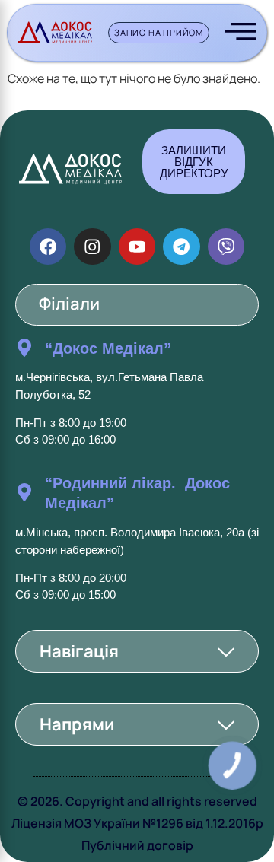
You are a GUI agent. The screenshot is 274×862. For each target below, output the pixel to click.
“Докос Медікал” (108, 348)
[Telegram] (181, 246)
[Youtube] (137, 246)
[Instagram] (92, 246)
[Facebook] (48, 246)
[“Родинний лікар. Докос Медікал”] (24, 492)
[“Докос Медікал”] (24, 348)
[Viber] (226, 246)
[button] (137, 651)
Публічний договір (137, 845)
